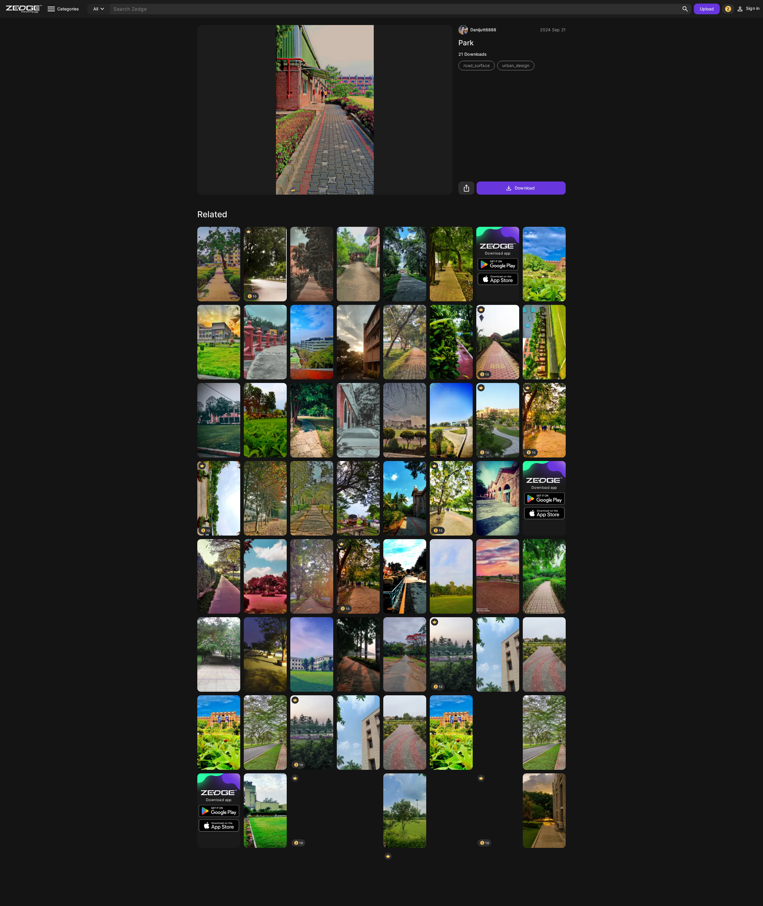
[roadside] (451, 264)
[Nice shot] (404, 810)
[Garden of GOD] (218, 654)
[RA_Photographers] (311, 498)
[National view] (358, 264)
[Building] (358, 420)
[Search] (685, 9)
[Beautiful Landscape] (451, 420)
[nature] (544, 576)
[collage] (404, 576)
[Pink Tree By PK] (265, 576)
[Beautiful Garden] (451, 576)
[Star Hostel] (311, 654)
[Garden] (451, 342)
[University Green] (218, 732)
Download (525, 187)
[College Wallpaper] (404, 498)
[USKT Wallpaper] (544, 264)
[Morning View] (265, 810)
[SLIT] (497, 498)
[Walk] (265, 342)
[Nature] (311, 264)
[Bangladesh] (265, 498)
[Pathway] (358, 810)
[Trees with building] (544, 342)
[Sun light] (358, 654)
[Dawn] (544, 810)
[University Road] (265, 732)
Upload (707, 8)
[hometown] (265, 420)
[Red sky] (497, 576)
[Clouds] (497, 732)
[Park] (218, 264)
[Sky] (311, 342)
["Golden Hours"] (358, 342)
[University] (218, 342)
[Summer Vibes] (451, 810)
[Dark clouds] (404, 420)
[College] (218, 420)
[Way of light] (311, 576)
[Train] (358, 498)
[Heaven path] (544, 654)
